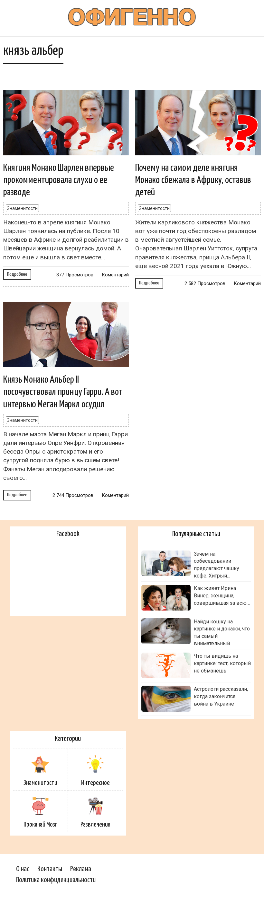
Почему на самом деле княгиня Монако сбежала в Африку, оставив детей (193, 180)
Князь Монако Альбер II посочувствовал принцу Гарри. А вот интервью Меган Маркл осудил (63, 392)
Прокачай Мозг (40, 824)
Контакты (49, 869)
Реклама (80, 869)
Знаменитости (22, 208)
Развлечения (95, 824)
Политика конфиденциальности (56, 880)
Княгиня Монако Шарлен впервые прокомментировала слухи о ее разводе (58, 180)
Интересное (95, 783)
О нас (22, 869)
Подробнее (17, 274)
